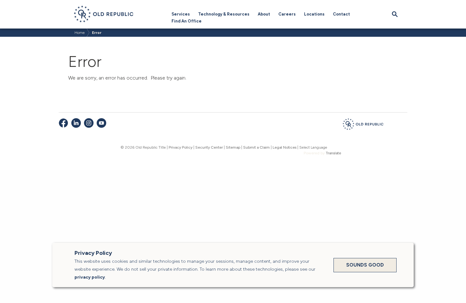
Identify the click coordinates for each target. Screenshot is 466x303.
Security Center (209, 147)
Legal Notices (284, 147)
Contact (341, 14)
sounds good (365, 265)
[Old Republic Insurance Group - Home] (363, 125)
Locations (314, 14)
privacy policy (89, 277)
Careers (287, 14)
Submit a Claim (256, 147)
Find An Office (187, 21)
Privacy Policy (180, 147)
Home (79, 32)
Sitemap (233, 147)
